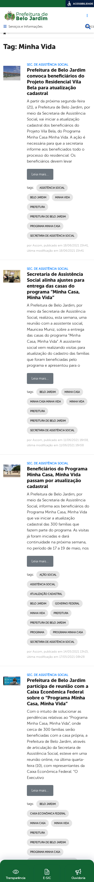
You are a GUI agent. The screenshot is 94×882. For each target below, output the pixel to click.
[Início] (4, 33)
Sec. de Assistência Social (47, 64)
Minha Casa (72, 392)
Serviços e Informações (25, 27)
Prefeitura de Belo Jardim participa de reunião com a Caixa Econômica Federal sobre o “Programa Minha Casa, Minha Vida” (57, 692)
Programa (37, 632)
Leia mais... (40, 174)
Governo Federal (67, 603)
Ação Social (48, 574)
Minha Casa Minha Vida (45, 401)
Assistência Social (52, 187)
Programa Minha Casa (45, 226)
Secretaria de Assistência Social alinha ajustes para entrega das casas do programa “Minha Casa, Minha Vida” (55, 286)
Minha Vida (62, 197)
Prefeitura (37, 207)
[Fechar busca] (88, 26)
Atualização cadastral (46, 593)
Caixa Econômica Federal (48, 813)
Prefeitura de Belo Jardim (48, 216)
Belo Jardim (38, 197)
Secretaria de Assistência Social (52, 235)
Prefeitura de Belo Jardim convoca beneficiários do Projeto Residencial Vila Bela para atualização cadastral (56, 82)
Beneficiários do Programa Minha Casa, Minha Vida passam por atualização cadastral (57, 477)
